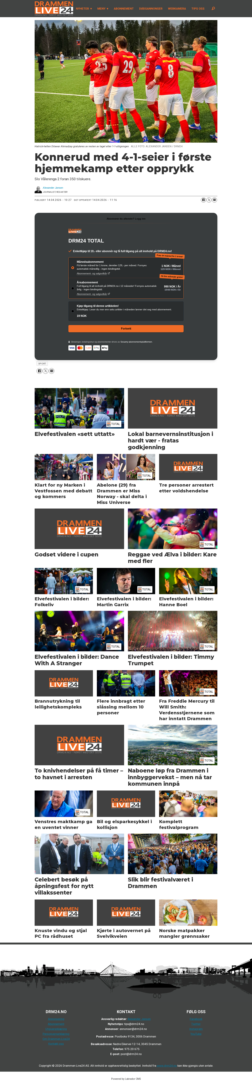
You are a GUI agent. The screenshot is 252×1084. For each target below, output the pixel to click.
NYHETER (82, 8)
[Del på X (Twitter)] (209, 200)
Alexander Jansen (139, 1019)
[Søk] (213, 9)
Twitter (196, 1024)
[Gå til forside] (53, 8)
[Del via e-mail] (214, 200)
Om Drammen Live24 (56, 1039)
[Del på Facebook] (203, 200)
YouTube (195, 1034)
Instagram (196, 1029)
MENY (101, 8)
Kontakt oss (56, 1043)
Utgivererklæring (56, 1029)
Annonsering (56, 1019)
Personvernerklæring (56, 1034)
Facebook (196, 1019)
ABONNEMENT (124, 8)
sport (42, 363)
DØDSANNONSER (151, 8)
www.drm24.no (166, 1065)
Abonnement (56, 1024)
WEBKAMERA (177, 8)
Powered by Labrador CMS (126, 1078)
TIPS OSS (198, 8)
